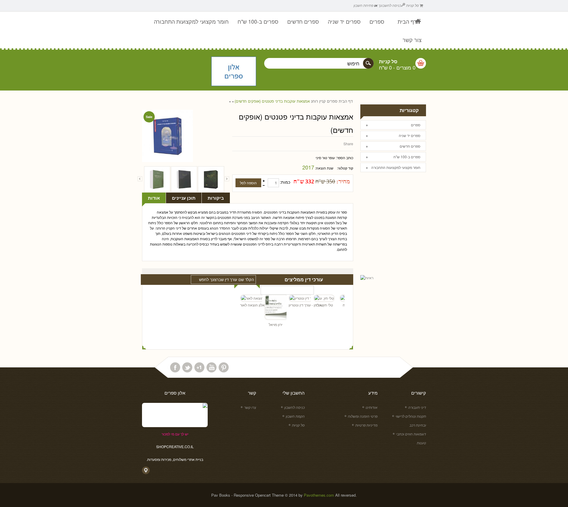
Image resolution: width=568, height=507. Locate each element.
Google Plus (199, 367)
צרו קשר (250, 407)
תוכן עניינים (184, 198)
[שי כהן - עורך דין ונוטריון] (295, 298)
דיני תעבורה (417, 407)
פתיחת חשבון (363, 5)
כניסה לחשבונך (389, 5)
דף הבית (346, 101)
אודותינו (371, 407)
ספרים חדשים (410, 145)
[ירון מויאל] (270, 308)
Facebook (175, 367)
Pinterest (224, 367)
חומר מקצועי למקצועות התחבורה (395, 167)
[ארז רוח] (343, 298)
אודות (154, 198)
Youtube (211, 367)
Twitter (187, 367)
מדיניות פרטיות (366, 424)
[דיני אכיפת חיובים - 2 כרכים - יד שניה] (157, 179)
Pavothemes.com (319, 495)
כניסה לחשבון (294, 407)
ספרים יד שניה (409, 135)
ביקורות (216, 198)
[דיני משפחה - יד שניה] (184, 179)
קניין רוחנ (318, 101)
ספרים (332, 101)
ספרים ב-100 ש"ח (406, 156)
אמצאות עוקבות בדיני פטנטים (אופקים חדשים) (272, 101)
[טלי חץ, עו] (319, 298)
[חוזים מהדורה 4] (211, 179)
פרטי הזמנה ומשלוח (362, 416)
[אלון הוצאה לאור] (233, 71)
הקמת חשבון (295, 416)
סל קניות (413, 5)
